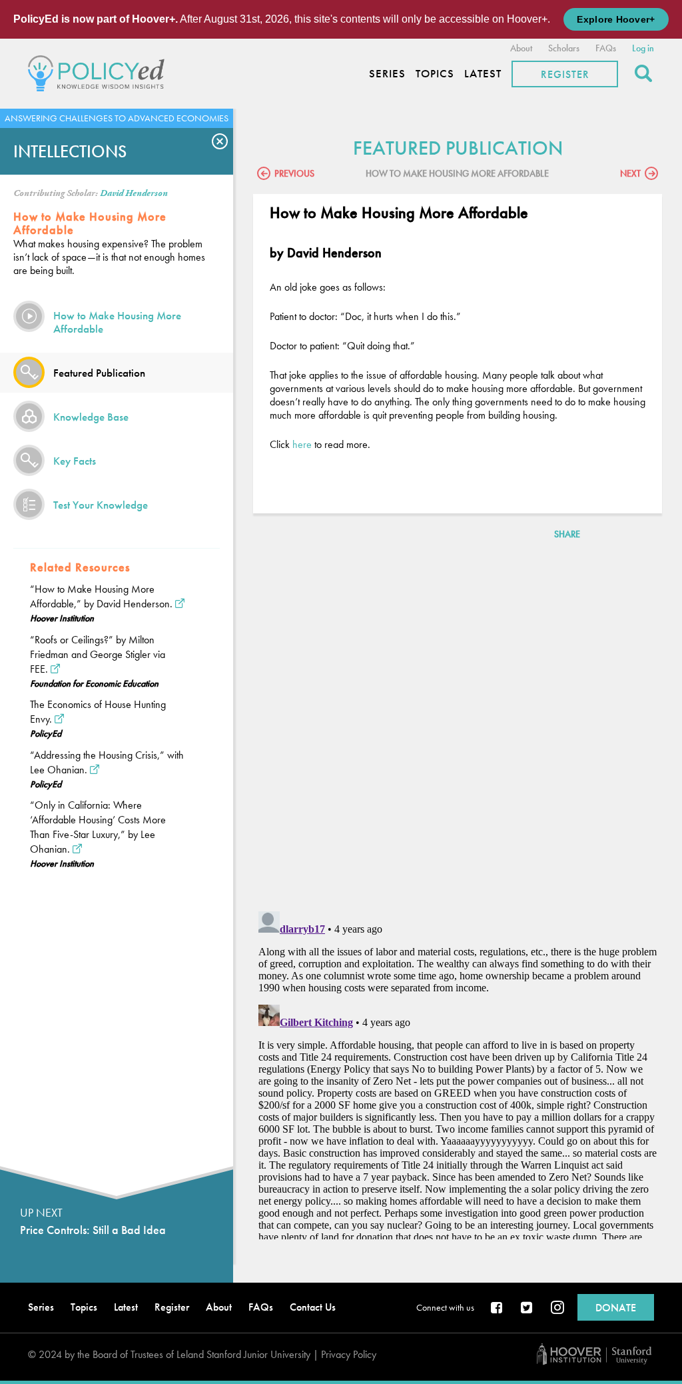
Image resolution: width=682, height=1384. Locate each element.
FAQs (605, 48)
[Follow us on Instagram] (557, 1309)
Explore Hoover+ (616, 19)
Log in (643, 48)
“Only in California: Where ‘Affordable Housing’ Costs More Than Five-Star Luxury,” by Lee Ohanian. (98, 827)
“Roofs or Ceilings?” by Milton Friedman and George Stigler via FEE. (97, 654)
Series (387, 74)
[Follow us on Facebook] (497, 1309)
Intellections (70, 151)
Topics (435, 74)
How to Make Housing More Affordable (117, 322)
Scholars (563, 48)
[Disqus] (457, 728)
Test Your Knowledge (100, 504)
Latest (483, 74)
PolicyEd (45, 733)
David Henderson (134, 193)
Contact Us (313, 1307)
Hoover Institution (62, 618)
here (302, 444)
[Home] (99, 72)
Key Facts (74, 460)
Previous (294, 173)
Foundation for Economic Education (94, 683)
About (521, 48)
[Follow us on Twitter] (527, 1309)
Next (630, 173)
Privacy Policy (348, 1354)
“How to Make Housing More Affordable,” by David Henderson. (101, 596)
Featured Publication (99, 372)
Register (565, 74)
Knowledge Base (91, 416)
